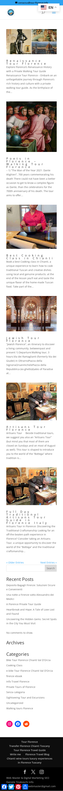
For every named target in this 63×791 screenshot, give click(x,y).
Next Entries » (48, 562)
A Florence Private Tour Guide (23, 604)
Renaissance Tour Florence (26, 62)
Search (51, 568)
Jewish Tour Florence (23, 339)
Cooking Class (14, 665)
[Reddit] (26, 724)
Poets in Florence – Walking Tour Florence (25, 163)
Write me (15, 754)
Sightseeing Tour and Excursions (25, 697)
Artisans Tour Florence (26, 428)
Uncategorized (14, 703)
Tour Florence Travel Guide (30, 750)
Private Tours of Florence (20, 687)
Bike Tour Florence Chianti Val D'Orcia (28, 660)
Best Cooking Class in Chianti (30, 257)
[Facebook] (18, 724)
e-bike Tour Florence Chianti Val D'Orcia (29, 670)
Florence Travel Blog (37, 754)
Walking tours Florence (19, 708)
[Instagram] (9, 724)
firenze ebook (14, 676)
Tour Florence (29, 741)
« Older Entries (15, 562)
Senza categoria (15, 692)
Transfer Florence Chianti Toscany (29, 746)
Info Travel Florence (17, 681)
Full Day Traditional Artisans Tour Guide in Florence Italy (27, 517)
